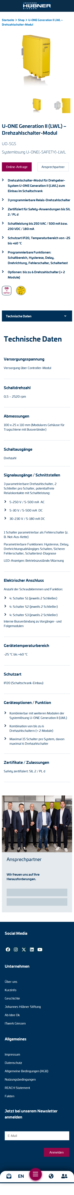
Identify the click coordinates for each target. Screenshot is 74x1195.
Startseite (8, 20)
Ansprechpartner (53, 167)
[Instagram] (16, 949)
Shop (21, 20)
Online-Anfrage (17, 167)
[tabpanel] (37, 558)
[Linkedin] (32, 949)
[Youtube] (40, 949)
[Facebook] (8, 949)
